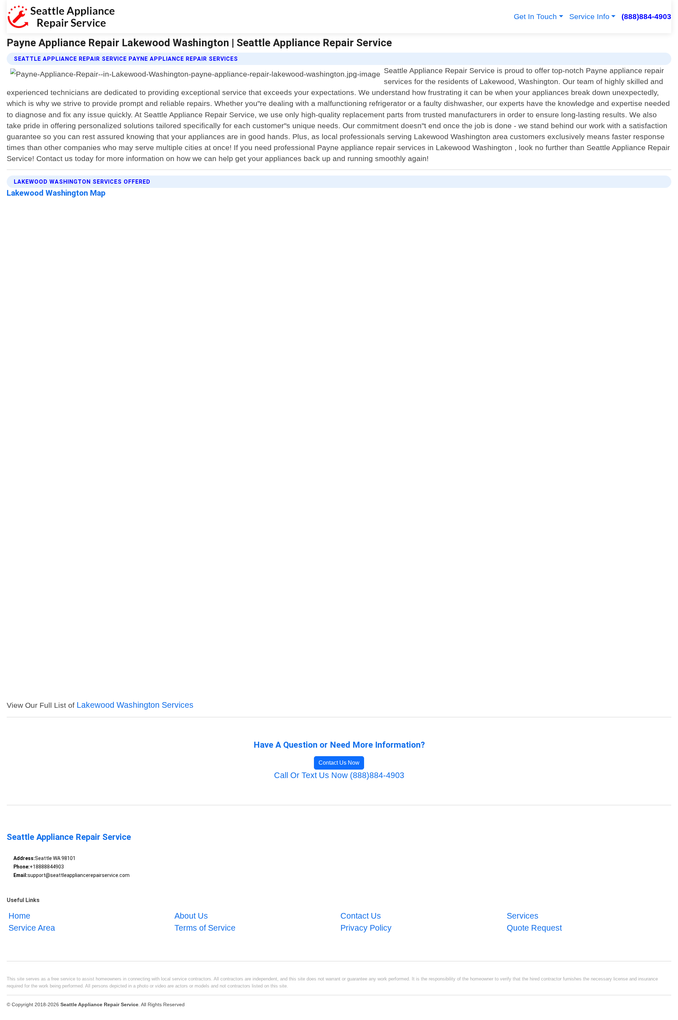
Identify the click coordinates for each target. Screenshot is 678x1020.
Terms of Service (205, 928)
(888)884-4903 (646, 16)
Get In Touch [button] (535, 16)
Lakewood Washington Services (135, 705)
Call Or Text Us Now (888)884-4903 (339, 775)
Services (523, 916)
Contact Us (360, 916)
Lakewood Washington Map (56, 192)
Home (19, 916)
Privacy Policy (366, 928)
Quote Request (534, 928)
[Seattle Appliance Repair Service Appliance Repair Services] (61, 16)
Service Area (31, 928)
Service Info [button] (589, 16)
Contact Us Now (339, 763)
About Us (191, 916)
